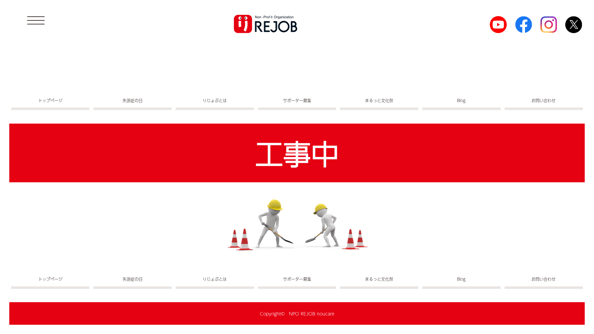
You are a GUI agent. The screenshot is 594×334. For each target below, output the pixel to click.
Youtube (498, 24)
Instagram (548, 24)
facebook (523, 24)
